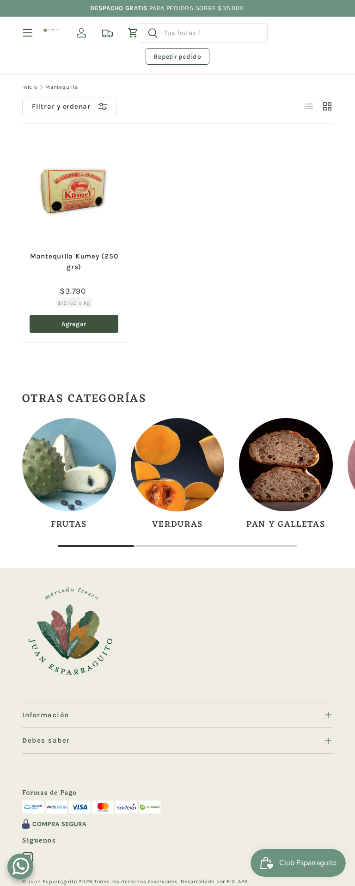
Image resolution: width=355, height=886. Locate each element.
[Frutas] (69, 465)
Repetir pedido (177, 57)
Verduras (177, 524)
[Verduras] (178, 465)
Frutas (69, 524)
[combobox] (203, 33)
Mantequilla (61, 87)
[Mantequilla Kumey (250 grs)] (74, 190)
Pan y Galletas (285, 524)
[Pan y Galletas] (286, 465)
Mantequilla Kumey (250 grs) (74, 261)
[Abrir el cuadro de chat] (20, 867)
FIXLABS (237, 882)
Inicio (29, 87)
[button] (133, 33)
